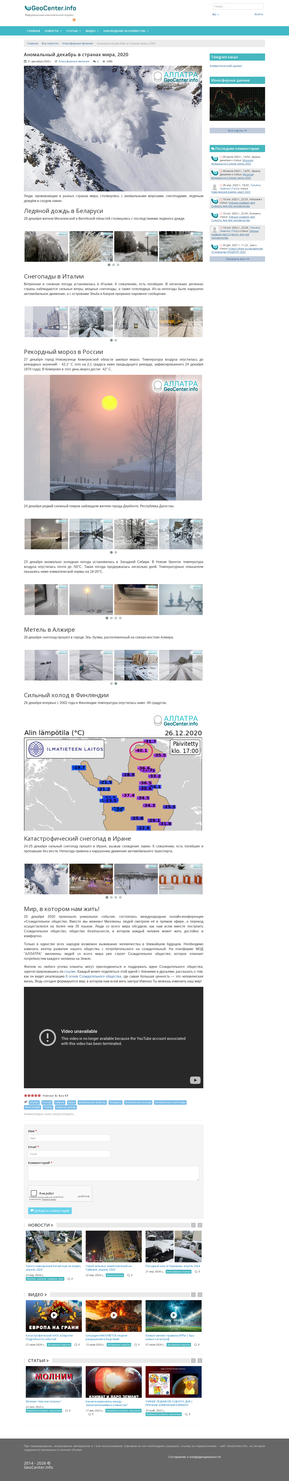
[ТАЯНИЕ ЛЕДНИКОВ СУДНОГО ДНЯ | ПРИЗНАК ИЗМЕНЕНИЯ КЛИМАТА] (174, 1382)
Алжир (48, 1107)
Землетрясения (115, 1275)
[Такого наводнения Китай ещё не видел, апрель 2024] (54, 1246)
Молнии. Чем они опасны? (43, 1401)
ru (214, 14)
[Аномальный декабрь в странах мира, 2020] (46, 246)
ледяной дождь (66, 1107)
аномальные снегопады (170, 1102)
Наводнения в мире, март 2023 (230, 192)
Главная (33, 31)
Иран (71, 1102)
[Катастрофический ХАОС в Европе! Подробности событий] (54, 1316)
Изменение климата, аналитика (44, 1410)
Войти (259, 14)
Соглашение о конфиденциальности (194, 1457)
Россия (47, 1102)
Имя (32, 1131)
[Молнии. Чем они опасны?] (54, 1382)
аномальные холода (138, 1102)
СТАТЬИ (37, 1360)
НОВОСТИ (39, 1225)
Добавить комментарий (51, 1211)
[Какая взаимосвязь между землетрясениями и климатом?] (114, 1382)
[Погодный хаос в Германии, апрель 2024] (174, 1246)
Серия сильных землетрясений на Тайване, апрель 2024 (109, 1267)
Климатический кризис (226, 66)
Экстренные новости (59, 1344)
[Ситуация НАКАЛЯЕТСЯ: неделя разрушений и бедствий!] (114, 1316)
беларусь (115, 1102)
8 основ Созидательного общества (93, 976)
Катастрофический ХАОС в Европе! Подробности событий (49, 1337)
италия (34, 1102)
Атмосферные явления (74, 61)
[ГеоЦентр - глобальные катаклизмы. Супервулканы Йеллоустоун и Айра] (50, 8)
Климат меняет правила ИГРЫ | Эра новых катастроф (170, 1337)
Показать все (236, 259)
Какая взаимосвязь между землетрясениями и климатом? (107, 1403)
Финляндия (32, 1107)
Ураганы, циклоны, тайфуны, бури (45, 1278)
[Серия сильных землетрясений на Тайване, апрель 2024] (114, 1246)
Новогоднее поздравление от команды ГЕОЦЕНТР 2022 (237, 250)
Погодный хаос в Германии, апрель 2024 (173, 1266)
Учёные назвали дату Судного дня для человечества (233, 204)
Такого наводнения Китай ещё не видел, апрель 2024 (53, 1267)
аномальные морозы (92, 1102)
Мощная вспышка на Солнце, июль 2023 (232, 161)
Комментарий (40, 1163)
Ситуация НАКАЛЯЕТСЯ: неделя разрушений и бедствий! (106, 1337)
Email (33, 1147)
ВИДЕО (36, 1294)
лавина (59, 1102)
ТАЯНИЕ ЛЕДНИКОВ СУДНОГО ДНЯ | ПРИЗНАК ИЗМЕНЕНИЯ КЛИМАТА (169, 1403)
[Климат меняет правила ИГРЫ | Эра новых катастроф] (174, 1316)
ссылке (70, 971)
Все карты (236, 130)
